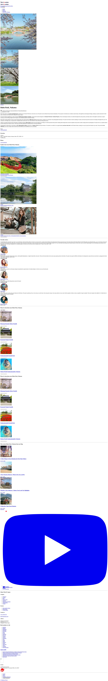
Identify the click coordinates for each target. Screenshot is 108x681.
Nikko (4, 641)
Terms (4, 674)
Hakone (4, 628)
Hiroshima (4, 629)
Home (4, 9)
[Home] (4, 2)
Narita (4, 640)
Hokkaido (4, 630)
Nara (3, 639)
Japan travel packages (6, 601)
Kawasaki (4, 631)
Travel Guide (5, 599)
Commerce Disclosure (7, 676)
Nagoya (4, 637)
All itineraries (5, 602)
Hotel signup (5, 609)
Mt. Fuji (4, 635)
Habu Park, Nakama (6, 12)
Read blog (2, 509)
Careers (4, 597)
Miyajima (4, 634)
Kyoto (4, 633)
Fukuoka (4, 11)
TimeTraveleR (3, 253)
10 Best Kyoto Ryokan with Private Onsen (10, 653)
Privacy (4, 675)
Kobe (4, 632)
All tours (4, 600)
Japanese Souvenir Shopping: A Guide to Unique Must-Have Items (14, 651)
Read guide (5, 656)
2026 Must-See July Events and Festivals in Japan (11, 654)
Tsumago (4, 646)
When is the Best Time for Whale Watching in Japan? (12, 652)
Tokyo (4, 645)
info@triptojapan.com (4, 616)
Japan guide (3, 649)
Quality (4, 673)
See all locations (5, 647)
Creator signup (5, 610)
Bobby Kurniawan (3, 304)
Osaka (4, 643)
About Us (4, 596)
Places (4, 10)
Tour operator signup (6, 608)
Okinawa (4, 642)
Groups (4, 603)
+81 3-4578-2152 (3, 614)
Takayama (4, 644)
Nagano (4, 636)
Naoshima (4, 638)
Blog (3, 598)
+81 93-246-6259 (3, 129)
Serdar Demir (2, 291)
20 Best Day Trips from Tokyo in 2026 (10, 655)
